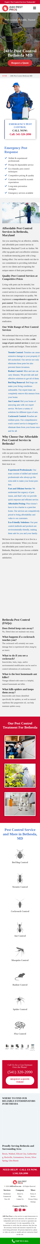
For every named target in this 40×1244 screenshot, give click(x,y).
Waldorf (12, 1154)
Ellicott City (21, 1154)
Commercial (7, 1196)
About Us (20, 1194)
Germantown (18, 1157)
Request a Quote (20, 62)
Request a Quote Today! (20, 1080)
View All (7, 1199)
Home (4, 76)
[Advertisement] (20, 589)
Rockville (8, 1157)
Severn (27, 1157)
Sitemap (33, 1202)
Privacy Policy (33, 1199)
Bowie (4, 1154)
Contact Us (20, 1199)
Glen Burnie (14, 1160)
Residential (7, 1194)
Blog (19, 1196)
